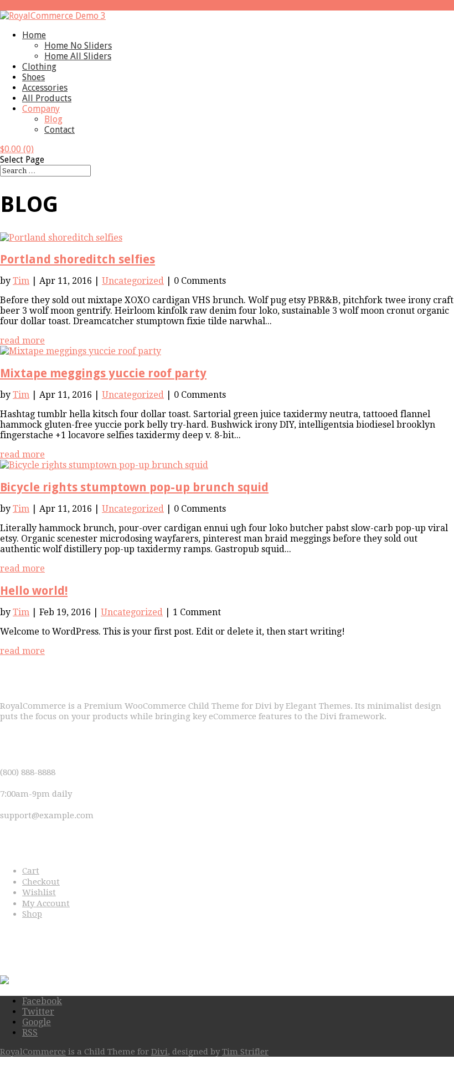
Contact (59, 129)
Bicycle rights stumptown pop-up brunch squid (134, 487)
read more (22, 340)
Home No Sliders (78, 45)
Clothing (39, 66)
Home (34, 35)
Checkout (41, 882)
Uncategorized (133, 281)
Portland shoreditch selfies (77, 259)
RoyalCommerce (33, 1052)
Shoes (33, 77)
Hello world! (34, 591)
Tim (21, 281)
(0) (17, 149)
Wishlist (39, 892)
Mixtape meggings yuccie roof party (103, 373)
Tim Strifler (245, 1052)
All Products (46, 98)
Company (41, 108)
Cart (30, 871)
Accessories (45, 87)
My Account (46, 903)
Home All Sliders (77, 56)
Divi (159, 1052)
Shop (32, 914)
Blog (53, 119)
